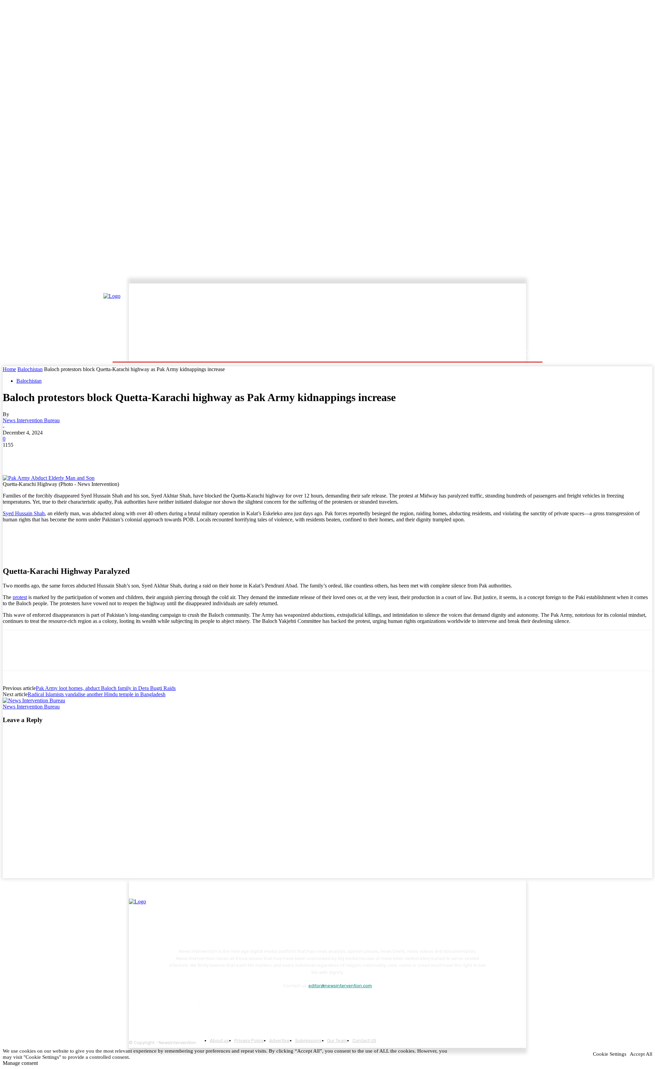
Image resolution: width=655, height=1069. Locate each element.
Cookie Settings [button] (609, 1054)
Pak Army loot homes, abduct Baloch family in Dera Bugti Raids (106, 688)
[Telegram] (112, 455)
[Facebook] (14, 455)
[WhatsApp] (87, 455)
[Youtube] (211, 1003)
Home (9, 369)
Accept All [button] (641, 1054)
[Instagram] (155, 1003)
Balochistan (30, 369)
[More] (136, 455)
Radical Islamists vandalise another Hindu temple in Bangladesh (96, 694)
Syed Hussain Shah (24, 513)
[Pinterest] (63, 455)
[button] (526, 353)
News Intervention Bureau (31, 420)
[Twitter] (38, 455)
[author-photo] (34, 700)
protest (20, 597)
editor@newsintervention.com (340, 985)
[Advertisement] (387, 316)
